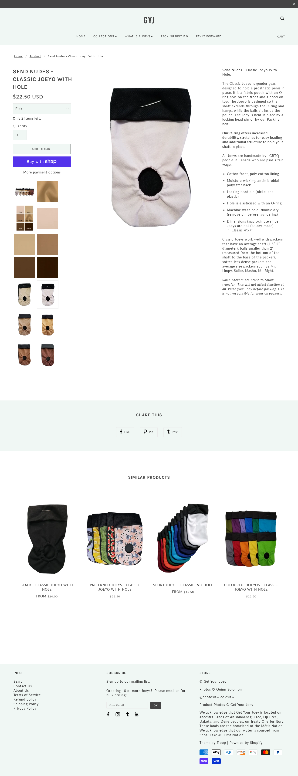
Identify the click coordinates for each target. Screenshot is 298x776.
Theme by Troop (213, 743)
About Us (21, 690)
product (35, 56)
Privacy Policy (25, 708)
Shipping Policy (26, 704)
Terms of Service (27, 695)
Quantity (20, 126)
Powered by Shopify (246, 743)
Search (19, 681)
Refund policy (25, 699)
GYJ (149, 20)
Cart (281, 36)
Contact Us (23, 686)
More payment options (42, 172)
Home (18, 56)
